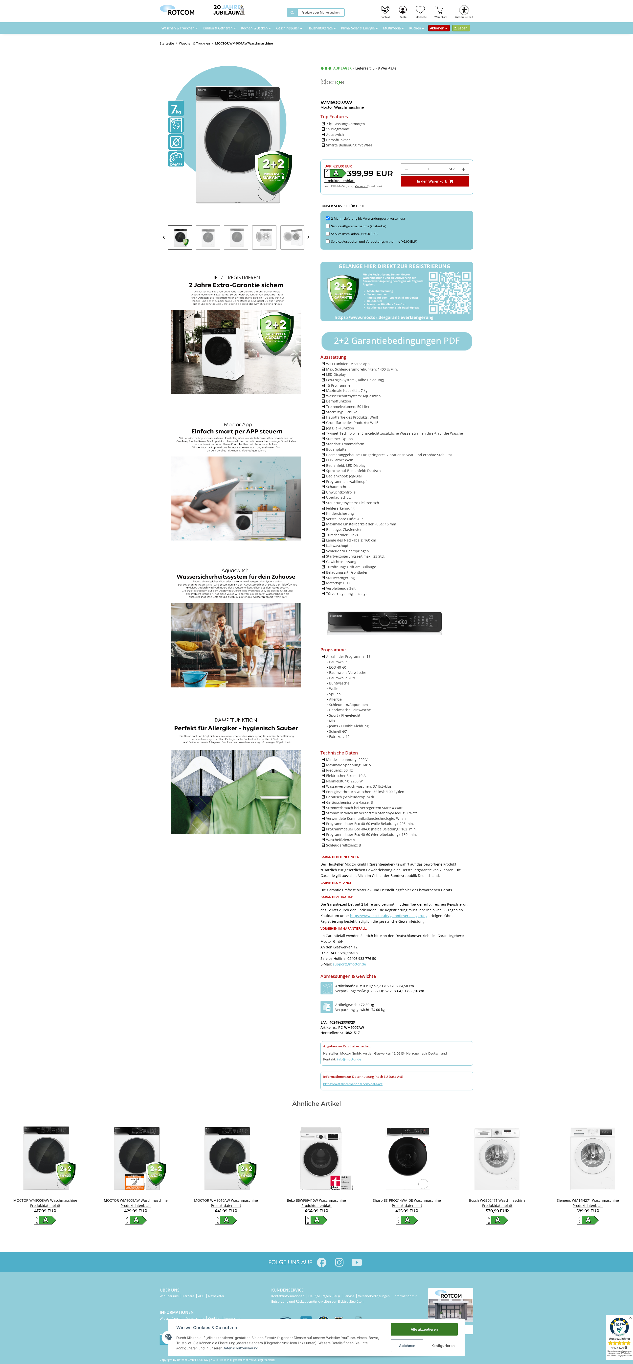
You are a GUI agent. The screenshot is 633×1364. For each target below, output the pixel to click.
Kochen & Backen (255, 28)
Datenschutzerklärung (240, 1348)
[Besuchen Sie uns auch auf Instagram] (339, 1262)
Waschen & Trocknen (178, 28)
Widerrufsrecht (171, 1318)
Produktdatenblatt (339, 180)
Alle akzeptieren (424, 1329)
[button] (403, 11)
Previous (164, 237)
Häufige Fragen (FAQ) (324, 1296)
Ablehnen (407, 1345)
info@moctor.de (349, 1059)
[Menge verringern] (406, 169)
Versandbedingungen (374, 1296)
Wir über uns (169, 1296)
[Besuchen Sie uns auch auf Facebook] (322, 1262)
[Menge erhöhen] (463, 169)
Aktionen (437, 28)
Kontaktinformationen (288, 1296)
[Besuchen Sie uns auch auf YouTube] (357, 1262)
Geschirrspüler (288, 28)
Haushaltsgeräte (320, 28)
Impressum (232, 1318)
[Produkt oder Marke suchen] (292, 12)
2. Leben (460, 28)
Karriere (188, 1296)
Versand (361, 186)
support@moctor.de (349, 964)
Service (349, 1296)
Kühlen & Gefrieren (218, 28)
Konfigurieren (443, 1345)
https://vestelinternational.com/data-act (353, 1084)
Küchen (415, 28)
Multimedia (392, 28)
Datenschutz (195, 1318)
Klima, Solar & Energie (358, 28)
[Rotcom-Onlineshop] (177, 8)
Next (308, 237)
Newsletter (216, 1296)
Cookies (214, 1318)
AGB (201, 1296)
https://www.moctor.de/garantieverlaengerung (389, 915)
